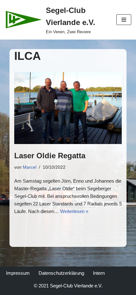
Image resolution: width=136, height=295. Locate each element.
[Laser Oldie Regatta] (68, 108)
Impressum (18, 273)
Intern (99, 273)
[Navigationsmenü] (123, 19)
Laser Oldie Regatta (49, 155)
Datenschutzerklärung (61, 273)
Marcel (29, 167)
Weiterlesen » (74, 211)
